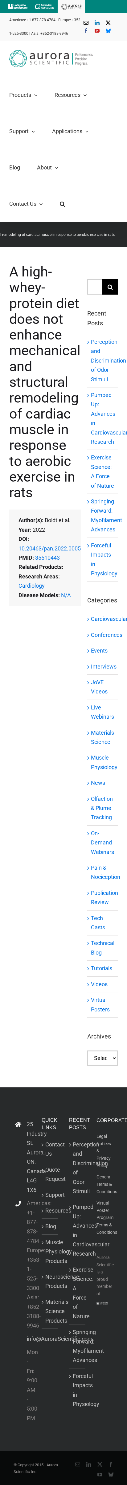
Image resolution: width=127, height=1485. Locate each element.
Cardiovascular (103, 619)
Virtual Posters (100, 1004)
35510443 (47, 557)
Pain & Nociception (103, 872)
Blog (50, 1226)
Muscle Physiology (103, 762)
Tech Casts (98, 923)
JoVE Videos (99, 687)
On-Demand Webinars (102, 842)
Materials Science (102, 737)
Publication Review (103, 897)
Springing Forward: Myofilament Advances (77, 1346)
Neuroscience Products (50, 1281)
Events (99, 650)
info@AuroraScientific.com (29, 1339)
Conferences (103, 635)
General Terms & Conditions (106, 1184)
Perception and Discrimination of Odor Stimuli (108, 361)
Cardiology (31, 585)
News (98, 783)
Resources (50, 1210)
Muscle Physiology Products (50, 1251)
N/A (66, 595)
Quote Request (50, 1174)
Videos (99, 984)
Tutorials (101, 968)
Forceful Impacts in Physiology (77, 1390)
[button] (62, 204)
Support (50, 1195)
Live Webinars (102, 712)
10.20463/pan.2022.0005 (49, 548)
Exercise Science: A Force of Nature (77, 1293)
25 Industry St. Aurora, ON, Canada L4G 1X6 (29, 1157)
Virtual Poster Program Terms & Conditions (106, 1218)
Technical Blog (102, 947)
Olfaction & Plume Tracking (102, 808)
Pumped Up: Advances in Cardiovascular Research (77, 1230)
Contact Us (50, 1149)
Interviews (103, 666)
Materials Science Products (50, 1311)
